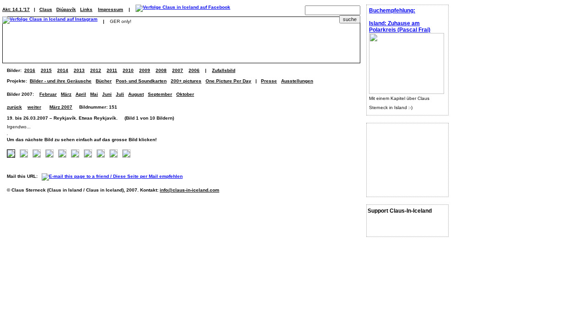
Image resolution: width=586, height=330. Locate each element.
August (136, 94)
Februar (48, 94)
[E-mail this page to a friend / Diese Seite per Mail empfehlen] (114, 176)
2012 (95, 70)
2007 (177, 70)
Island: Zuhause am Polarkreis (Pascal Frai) (399, 26)
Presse (269, 80)
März (66, 94)
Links (86, 9)
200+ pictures (186, 80)
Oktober (185, 94)
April (81, 94)
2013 (79, 70)
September (160, 94)
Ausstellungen (297, 80)
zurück (14, 107)
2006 (194, 70)
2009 (144, 70)
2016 (29, 70)
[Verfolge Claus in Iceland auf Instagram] (50, 21)
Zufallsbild (223, 70)
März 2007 (60, 107)
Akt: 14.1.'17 (16, 9)
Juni (107, 94)
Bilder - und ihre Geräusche (61, 80)
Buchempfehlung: (392, 10)
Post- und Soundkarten (141, 80)
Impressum (110, 9)
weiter (34, 107)
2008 (161, 70)
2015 (46, 70)
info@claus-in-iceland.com (189, 189)
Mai (94, 94)
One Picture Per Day (228, 80)
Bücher (104, 80)
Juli (120, 94)
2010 (128, 70)
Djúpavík (66, 9)
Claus (45, 9)
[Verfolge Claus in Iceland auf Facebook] (183, 9)
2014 (62, 70)
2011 (112, 70)
